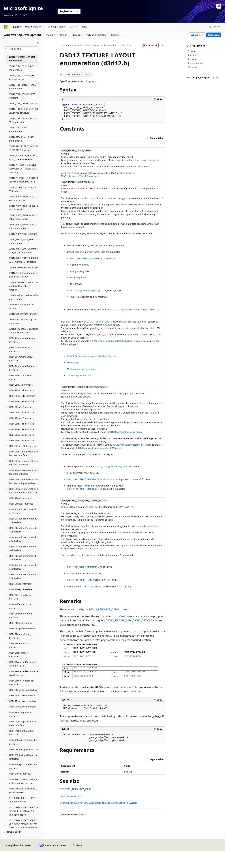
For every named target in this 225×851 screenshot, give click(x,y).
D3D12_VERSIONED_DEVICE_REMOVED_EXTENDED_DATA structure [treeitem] (23, 168)
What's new (197, 34)
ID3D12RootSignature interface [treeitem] (20, 714)
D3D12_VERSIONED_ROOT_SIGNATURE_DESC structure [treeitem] (23, 180)
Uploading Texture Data (79, 375)
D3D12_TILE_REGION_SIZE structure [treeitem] (22, 96)
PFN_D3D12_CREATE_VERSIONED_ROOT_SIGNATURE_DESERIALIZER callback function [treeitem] (23, 824)
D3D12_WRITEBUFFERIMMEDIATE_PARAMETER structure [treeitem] (23, 260)
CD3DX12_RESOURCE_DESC (75, 789)
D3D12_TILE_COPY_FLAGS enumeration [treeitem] (21, 68)
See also (192, 67)
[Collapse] (38, 42)
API (89, 45)
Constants (193, 55)
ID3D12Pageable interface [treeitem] (22, 628)
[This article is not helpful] (217, 77)
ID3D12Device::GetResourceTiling (124, 431)
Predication (73, 362)
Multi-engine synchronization (82, 369)
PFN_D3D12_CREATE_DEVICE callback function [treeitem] (23, 799)
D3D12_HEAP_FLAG (122, 309)
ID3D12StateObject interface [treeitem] (23, 749)
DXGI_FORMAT (94, 586)
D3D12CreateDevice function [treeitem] (23, 267)
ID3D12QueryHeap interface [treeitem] (23, 690)
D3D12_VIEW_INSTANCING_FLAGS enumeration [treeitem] (23, 217)
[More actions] (162, 45)
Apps (70, 45)
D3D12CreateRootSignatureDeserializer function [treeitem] (23, 275)
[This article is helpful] (213, 77)
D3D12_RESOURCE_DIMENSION (86, 258)
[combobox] (21, 48)
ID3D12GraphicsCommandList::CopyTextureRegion (116, 340)
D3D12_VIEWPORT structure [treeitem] (23, 233)
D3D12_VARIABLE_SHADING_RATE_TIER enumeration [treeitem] (23, 157)
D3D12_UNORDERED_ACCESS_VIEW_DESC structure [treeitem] (23, 148)
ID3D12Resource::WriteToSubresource (80, 176)
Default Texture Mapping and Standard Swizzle (91, 356)
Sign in (217, 26)
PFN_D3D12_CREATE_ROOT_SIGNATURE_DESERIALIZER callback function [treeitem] (23, 811)
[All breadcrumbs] (62, 45)
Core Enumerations (71, 796)
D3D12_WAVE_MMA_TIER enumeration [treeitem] (21, 241)
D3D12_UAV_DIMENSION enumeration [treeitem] (21, 138)
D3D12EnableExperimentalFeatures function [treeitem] (23, 297)
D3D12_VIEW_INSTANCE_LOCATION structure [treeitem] (23, 198)
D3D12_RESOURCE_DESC (103, 609)
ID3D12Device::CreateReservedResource (130, 444)
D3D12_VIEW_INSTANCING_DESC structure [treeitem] (23, 207)
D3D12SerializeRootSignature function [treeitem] (23, 321)
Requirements (195, 63)
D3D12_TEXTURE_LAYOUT (99, 321)
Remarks (192, 59)
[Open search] (210, 26)
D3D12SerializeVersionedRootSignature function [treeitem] (23, 330)
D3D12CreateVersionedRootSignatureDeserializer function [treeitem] (23, 286)
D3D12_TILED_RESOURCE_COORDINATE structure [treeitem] (23, 111)
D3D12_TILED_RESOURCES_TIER (111, 466)
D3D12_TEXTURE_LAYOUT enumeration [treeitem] (22, 58)
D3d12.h (124, 45)
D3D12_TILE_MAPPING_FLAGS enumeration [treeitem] (23, 77)
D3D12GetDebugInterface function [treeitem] (22, 306)
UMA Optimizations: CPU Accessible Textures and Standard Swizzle (98, 802)
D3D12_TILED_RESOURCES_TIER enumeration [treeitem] (23, 120)
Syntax (191, 51)
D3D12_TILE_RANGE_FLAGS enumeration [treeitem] (22, 86)
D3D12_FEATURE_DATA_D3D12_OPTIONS (129, 620)
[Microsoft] (6, 27)
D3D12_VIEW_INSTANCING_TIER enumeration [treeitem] (23, 226)
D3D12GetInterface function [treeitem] (23, 313)
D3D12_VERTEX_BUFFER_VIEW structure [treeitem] (22, 189)
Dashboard (214, 34)
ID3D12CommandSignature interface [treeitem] (23, 368)
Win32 (80, 45)
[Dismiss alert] (218, 6)
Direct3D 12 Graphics (105, 45)
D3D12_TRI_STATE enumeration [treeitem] (17, 129)
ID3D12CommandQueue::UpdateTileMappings (98, 447)
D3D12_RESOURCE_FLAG (86, 290)
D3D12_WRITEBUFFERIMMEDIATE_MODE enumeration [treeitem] (23, 250)
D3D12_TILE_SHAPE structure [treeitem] (23, 103)
